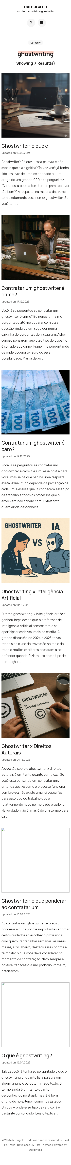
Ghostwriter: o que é (24, 145)
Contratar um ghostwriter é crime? (33, 291)
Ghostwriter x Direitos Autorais (26, 749)
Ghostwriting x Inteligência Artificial (32, 594)
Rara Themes (43, 1145)
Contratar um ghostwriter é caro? (33, 446)
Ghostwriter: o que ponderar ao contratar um (33, 904)
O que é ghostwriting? (26, 1055)
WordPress (35, 1149)
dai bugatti (35, 7)
